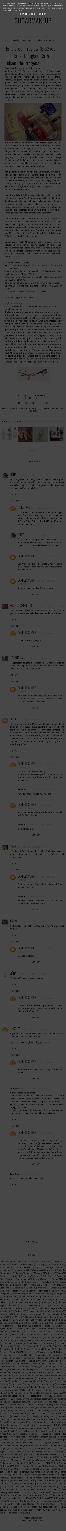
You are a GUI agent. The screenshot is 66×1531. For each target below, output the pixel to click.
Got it (43, 14)
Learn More (27, 14)
